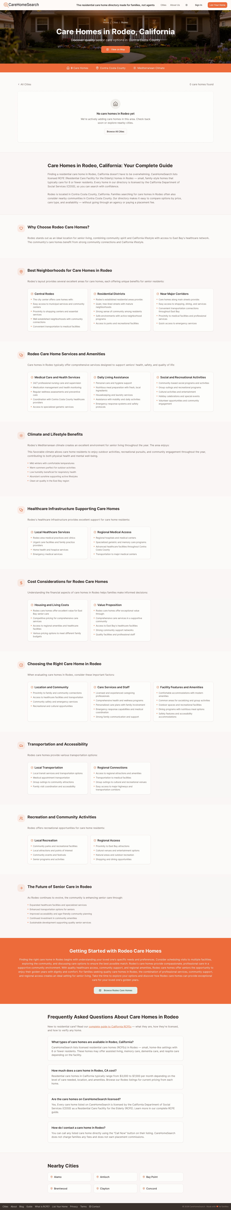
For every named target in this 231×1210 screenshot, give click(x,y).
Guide (29, 1206)
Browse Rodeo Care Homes (118, 990)
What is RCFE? (42, 1206)
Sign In (198, 5)
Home (106, 22)
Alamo (58, 1176)
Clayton (105, 1188)
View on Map (118, 49)
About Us (175, 5)
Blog (21, 1206)
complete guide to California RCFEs (110, 1026)
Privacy (74, 1206)
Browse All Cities (115, 131)
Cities (163, 5)
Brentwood (60, 1188)
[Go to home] (21, 5)
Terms (83, 1206)
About (14, 1206)
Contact (96, 1206)
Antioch (105, 1176)
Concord (151, 1188)
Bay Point (152, 1176)
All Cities (26, 84)
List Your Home (217, 5)
